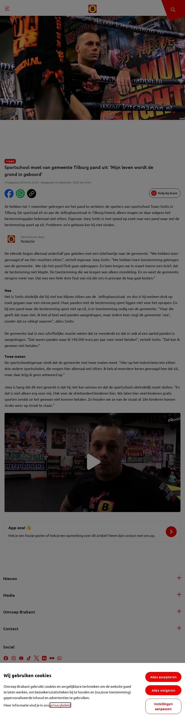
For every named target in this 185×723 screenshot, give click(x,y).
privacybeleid (60, 705)
